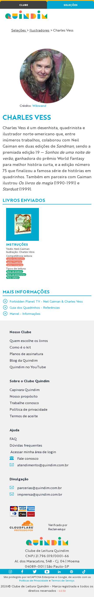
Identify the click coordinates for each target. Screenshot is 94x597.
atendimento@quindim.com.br (42, 465)
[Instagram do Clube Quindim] (10, 571)
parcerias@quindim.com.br (39, 487)
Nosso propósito (24, 396)
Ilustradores (39, 30)
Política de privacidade (28, 409)
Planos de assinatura (26, 353)
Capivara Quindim (25, 389)
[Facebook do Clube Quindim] (22, 571)
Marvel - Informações (25, 313)
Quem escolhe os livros (29, 340)
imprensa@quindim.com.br (39, 494)
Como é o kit (20, 347)
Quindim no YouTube (28, 367)
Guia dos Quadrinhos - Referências (35, 307)
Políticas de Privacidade (33, 580)
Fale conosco (27, 458)
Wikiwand (39, 105)
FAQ (13, 438)
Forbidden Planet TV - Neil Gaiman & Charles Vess (46, 301)
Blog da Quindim (24, 360)
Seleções (19, 30)
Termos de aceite (24, 416)
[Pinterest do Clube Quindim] (71, 571)
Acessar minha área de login (33, 451)
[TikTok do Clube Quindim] (84, 571)
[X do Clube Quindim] (35, 571)
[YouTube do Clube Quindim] (47, 571)
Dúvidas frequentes (26, 445)
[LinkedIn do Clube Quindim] (59, 571)
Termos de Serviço (62, 580)
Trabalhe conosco (24, 402)
